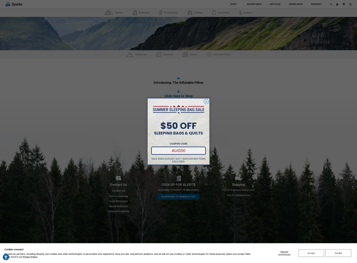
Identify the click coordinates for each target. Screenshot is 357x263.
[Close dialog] (206, 101)
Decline (338, 253)
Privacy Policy (30, 257)
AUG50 (178, 150)
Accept (311, 253)
